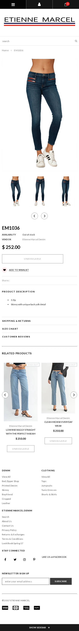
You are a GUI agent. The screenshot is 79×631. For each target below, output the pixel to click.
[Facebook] (5, 559)
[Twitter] (15, 559)
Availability (9, 234)
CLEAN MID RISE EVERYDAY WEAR (58, 423)
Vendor (6, 239)
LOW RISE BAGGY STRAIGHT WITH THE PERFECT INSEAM (20, 431)
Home (5, 50)
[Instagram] (24, 559)
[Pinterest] (34, 559)
